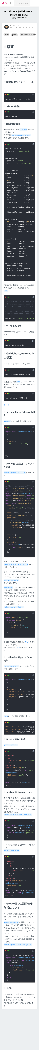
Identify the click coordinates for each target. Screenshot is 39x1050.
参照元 (6, 405)
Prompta (9, 3)
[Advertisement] (19, 1028)
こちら (27, 642)
